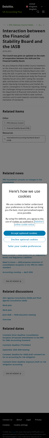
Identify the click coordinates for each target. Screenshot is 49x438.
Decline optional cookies (24, 239)
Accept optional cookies (24, 233)
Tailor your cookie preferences (24, 246)
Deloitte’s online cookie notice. (29, 223)
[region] (24, 219)
